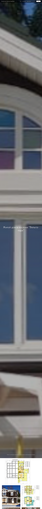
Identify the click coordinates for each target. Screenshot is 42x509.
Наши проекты (24, 1)
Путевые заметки (29, 1)
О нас (20, 1)
